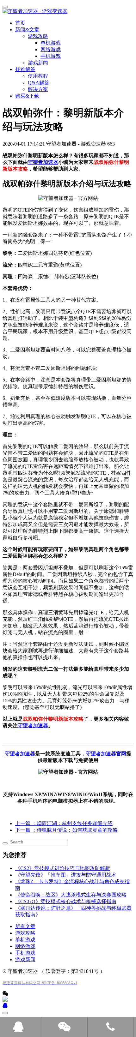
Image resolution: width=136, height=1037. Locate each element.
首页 (20, 23)
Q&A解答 (38, 82)
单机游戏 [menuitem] (50, 42)
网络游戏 (25, 946)
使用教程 (38, 76)
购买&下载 (27, 96)
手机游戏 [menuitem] (50, 56)
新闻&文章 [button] (27, 29)
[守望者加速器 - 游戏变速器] (68, 11)
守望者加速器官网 (106, 753)
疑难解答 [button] (25, 69)
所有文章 (25, 926)
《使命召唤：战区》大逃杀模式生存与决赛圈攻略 (71, 894)
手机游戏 (25, 953)
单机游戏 (25, 939)
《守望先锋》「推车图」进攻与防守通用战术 (65, 875)
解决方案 (38, 89)
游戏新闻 (38, 62)
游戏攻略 (25, 933)
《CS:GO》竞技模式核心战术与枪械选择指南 (65, 901)
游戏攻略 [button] (38, 36)
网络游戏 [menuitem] (50, 49)
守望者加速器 (43, 162)
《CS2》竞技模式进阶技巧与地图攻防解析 (62, 868)
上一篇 (64, 823)
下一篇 (66, 830)
